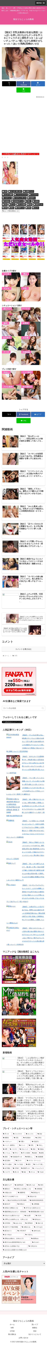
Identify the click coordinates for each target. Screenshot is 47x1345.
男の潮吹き (12, 1334)
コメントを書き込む (23, 649)
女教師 (37, 201)
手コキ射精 (22, 204)
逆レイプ (35, 1324)
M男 (5, 191)
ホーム (12, 1324)
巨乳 (5, 204)
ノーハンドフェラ (21, 194)
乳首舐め (7, 201)
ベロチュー (7, 198)
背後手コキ (20, 208)
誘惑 (29, 208)
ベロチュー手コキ (20, 198)
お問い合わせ (23, 1338)
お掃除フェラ (29, 191)
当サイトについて (34, 1334)
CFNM (12, 1331)
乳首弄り (32, 198)
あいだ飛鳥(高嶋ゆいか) (11, 211)
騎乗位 (34, 1328)
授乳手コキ (39, 204)
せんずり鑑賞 (8, 194)
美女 (12, 208)
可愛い (29, 201)
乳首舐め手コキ (18, 201)
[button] (43, 708)
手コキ (13, 204)
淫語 (34, 1331)
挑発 (30, 204)
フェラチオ (34, 194)
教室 (5, 208)
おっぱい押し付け (16, 191)
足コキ (36, 208)
